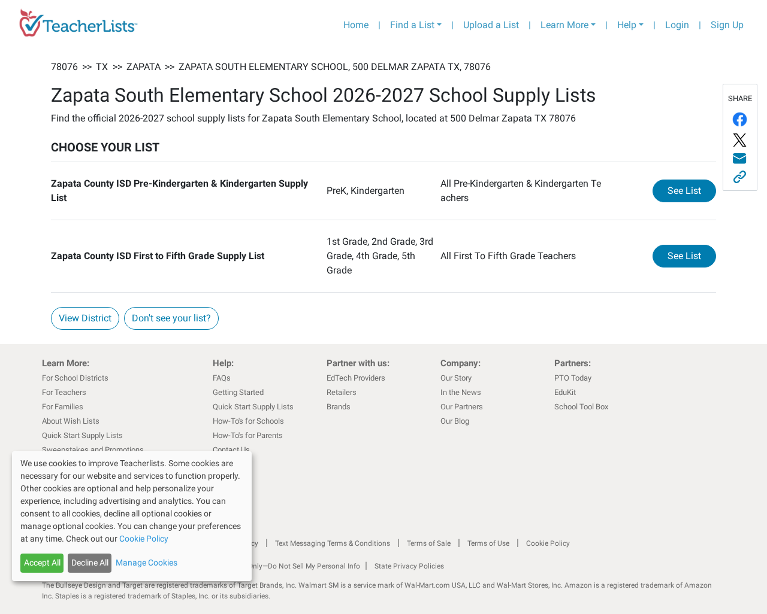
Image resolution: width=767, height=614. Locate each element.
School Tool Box (581, 406)
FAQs (222, 377)
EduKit (565, 392)
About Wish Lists (70, 421)
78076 (64, 66)
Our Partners (461, 406)
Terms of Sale (429, 543)
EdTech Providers (356, 377)
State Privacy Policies (409, 566)
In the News (460, 392)
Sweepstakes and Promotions (93, 449)
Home (356, 25)
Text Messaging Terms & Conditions (332, 543)
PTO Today (572, 377)
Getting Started (238, 392)
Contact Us (231, 449)
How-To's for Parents (248, 435)
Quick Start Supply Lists (82, 435)
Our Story (456, 377)
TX (102, 66)
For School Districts (75, 377)
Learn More (564, 25)
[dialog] (132, 516)
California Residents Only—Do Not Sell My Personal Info (271, 566)
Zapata (143, 66)
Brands (339, 406)
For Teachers (64, 392)
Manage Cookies (146, 562)
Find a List (412, 25)
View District (85, 318)
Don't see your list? (171, 318)
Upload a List (491, 25)
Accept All (42, 562)
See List (692, 190)
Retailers (342, 392)
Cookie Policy (548, 543)
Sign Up (727, 25)
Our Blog (454, 421)
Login (677, 25)
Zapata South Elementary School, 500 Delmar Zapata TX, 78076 (335, 66)
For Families (62, 406)
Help (626, 25)
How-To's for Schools (248, 421)
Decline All (89, 562)
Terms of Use (488, 543)
